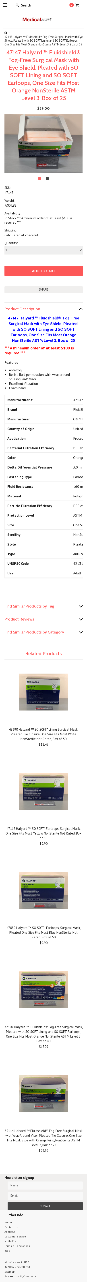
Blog (7, 1250)
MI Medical (10, 1241)
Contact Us (11, 1227)
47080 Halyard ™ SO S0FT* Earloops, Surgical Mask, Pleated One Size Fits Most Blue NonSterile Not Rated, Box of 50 (43, 932)
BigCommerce (28, 1276)
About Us (9, 1231)
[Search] (17, 4)
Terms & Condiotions (17, 1246)
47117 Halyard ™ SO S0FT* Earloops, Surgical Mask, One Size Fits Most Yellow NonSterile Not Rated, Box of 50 (43, 833)
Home (8, 1222)
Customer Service (15, 1236)
